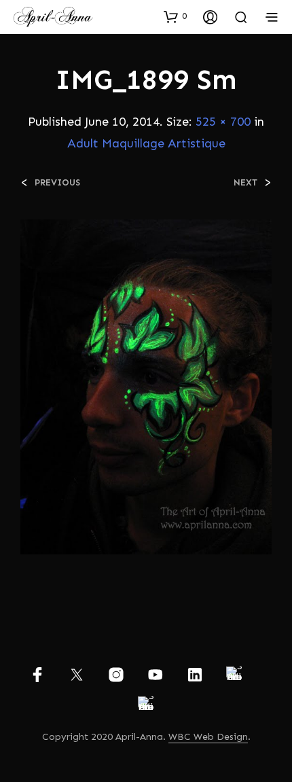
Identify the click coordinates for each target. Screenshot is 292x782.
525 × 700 (223, 121)
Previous (57, 182)
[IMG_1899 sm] (146, 386)
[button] (175, 16)
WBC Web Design (208, 737)
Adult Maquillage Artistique (146, 143)
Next (245, 182)
